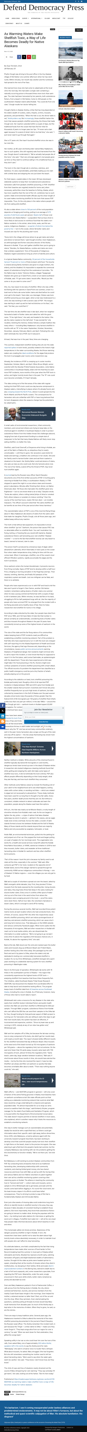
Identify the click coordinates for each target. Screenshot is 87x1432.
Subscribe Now (43, 722)
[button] (43, 709)
